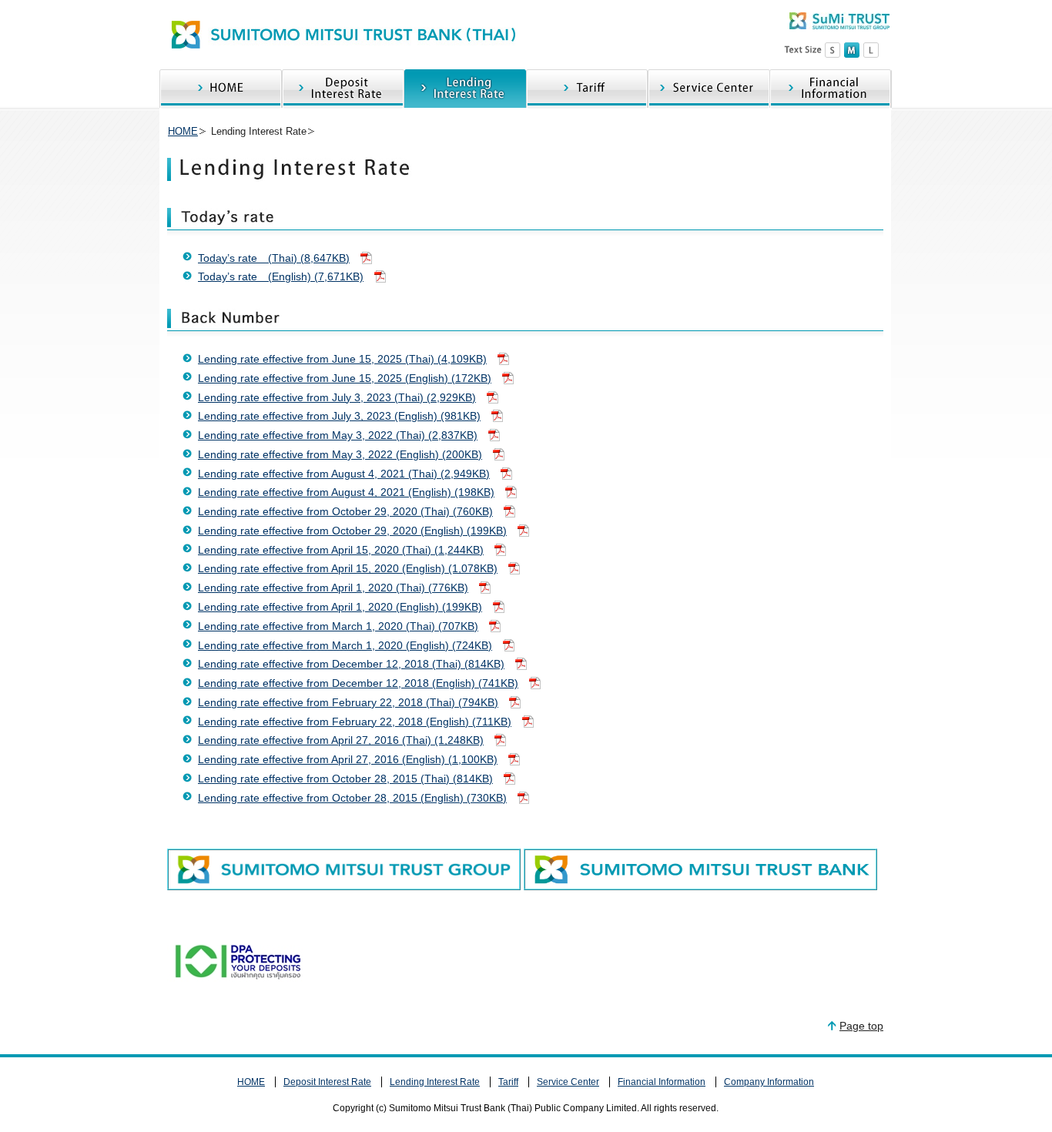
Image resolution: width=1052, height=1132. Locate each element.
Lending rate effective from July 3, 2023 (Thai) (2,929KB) (337, 397)
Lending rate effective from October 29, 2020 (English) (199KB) (352, 530)
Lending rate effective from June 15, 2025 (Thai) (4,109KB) (342, 359)
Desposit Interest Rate (343, 89)
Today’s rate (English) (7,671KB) (281, 276)
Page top (861, 1026)
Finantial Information (830, 89)
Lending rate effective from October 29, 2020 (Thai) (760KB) (345, 511)
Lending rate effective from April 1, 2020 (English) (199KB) (340, 607)
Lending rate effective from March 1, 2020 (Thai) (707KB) (338, 626)
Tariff (587, 89)
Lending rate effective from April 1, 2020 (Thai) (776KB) (333, 587)
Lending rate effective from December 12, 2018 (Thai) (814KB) (351, 664)
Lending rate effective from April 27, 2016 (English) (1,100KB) (348, 759)
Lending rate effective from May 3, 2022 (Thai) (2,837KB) (337, 435)
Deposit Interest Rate (327, 1082)
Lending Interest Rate (465, 89)
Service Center (708, 89)
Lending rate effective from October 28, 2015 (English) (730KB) (352, 798)
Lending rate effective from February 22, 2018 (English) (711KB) (354, 721)
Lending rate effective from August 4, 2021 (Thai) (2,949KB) (344, 473)
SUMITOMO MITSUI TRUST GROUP (839, 20)
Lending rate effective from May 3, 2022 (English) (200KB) (340, 454)
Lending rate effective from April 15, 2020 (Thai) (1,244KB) (341, 550)
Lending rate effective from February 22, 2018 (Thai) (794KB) (348, 702)
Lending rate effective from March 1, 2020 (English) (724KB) (345, 645)
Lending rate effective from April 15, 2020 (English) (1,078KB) (348, 568)
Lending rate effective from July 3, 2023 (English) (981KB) (339, 416)
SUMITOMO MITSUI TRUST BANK (343, 35)
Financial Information (661, 1082)
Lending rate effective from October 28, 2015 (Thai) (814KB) (345, 778)
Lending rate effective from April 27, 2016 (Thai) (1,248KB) (341, 740)
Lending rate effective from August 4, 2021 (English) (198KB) (346, 492)
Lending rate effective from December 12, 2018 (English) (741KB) (358, 683)
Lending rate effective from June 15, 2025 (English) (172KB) (344, 378)
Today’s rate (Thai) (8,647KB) (274, 258)
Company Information (769, 1082)
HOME (220, 89)
